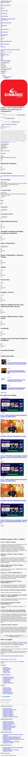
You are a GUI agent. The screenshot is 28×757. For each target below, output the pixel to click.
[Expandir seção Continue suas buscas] (1, 343)
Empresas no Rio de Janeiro (9, 723)
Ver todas (13, 18)
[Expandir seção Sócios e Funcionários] (1, 248)
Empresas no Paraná (7, 725)
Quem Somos (6, 667)
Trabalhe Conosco (7, 672)
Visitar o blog (3, 392)
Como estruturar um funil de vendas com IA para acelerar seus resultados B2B (16, 388)
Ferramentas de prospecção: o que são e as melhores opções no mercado (16, 380)
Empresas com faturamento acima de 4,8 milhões (13, 747)
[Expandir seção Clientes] (1, 272)
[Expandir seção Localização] (1, 331)
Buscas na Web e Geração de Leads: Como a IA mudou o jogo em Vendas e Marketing (17, 363)
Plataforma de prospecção (6, 22)
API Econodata (4, 25)
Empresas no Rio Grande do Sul (9, 726)
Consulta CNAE (4, 13)
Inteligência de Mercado (8, 692)
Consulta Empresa (4, 16)
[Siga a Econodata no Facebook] (6, 703)
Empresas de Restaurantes (8, 714)
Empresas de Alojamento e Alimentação (11, 741)
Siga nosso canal (5, 398)
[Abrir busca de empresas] (2, 58)
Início (4, 75)
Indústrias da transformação (6, 41)
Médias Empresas (4, 32)
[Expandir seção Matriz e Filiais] (1, 260)
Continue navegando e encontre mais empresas (14, 635)
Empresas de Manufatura (8, 712)
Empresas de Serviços (7, 708)
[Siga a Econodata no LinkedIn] (4, 703)
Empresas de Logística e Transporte (10, 716)
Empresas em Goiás (7, 729)
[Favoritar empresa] (2, 149)
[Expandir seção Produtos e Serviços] (1, 297)
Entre (2, 50)
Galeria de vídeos (6, 687)
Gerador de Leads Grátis (6, 5)
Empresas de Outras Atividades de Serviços (12, 736)
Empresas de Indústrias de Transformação (11, 738)
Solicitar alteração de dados (18, 655)
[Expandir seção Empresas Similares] (1, 309)
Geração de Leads (7, 691)
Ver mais (3, 145)
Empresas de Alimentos (8, 710)
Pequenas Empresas (5, 29)
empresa (3, 544)
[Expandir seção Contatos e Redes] (1, 321)
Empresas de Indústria (7, 713)
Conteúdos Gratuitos (7, 690)
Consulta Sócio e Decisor (6, 18)
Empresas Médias (6, 748)
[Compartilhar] (2, 152)
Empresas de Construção (8, 715)
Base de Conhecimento (8, 693)
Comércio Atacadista (5, 44)
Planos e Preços (6, 671)
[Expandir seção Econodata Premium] (1, 353)
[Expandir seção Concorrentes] (1, 285)
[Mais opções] (2, 159)
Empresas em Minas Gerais (8, 722)
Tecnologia (3, 46)
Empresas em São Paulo (8, 721)
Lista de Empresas (4, 10)
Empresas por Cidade (7, 751)
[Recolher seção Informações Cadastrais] (1, 166)
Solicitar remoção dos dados (6, 655)
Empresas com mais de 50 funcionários (11, 749)
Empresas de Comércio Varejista (9, 709)
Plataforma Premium (7, 668)
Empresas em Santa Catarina (9, 727)
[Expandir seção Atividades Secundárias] (1, 236)
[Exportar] (2, 155)
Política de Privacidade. (19, 644)
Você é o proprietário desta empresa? (9, 124)
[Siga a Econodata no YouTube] (9, 703)
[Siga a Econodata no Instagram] (2, 703)
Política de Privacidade (5, 753)
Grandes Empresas (4, 34)
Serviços (2, 38)
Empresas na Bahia (7, 728)
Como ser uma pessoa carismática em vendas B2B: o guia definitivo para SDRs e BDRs (16, 372)
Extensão (2, 7)
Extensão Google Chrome (8, 678)
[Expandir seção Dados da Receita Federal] (1, 224)
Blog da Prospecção (7, 688)
